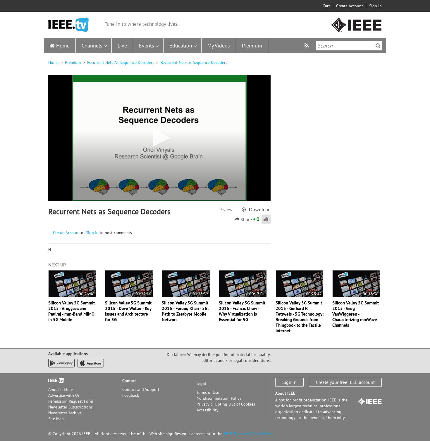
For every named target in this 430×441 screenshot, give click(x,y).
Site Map (56, 418)
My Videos (218, 45)
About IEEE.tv (60, 389)
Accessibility (208, 410)
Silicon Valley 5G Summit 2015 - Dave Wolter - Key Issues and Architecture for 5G (128, 311)
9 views (227, 209)
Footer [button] (54, 380)
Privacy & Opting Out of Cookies (226, 404)
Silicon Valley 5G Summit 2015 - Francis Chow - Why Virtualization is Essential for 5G (242, 311)
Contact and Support (140, 389)
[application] (159, 138)
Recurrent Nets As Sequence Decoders (120, 62)
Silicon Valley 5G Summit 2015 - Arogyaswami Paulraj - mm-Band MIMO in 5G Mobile (71, 311)
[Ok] (378, 45)
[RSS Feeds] (307, 45)
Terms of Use (208, 392)
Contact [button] (129, 380)
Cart (326, 5)
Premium (252, 45)
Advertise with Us (64, 395)
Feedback (130, 395)
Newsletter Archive (65, 413)
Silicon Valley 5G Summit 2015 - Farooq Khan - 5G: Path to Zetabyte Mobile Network (185, 311)
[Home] (68, 25)
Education (180, 45)
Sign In (375, 5)
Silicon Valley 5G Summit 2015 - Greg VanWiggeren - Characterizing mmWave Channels (355, 314)
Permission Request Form (70, 401)
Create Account (349, 5)
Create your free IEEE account (345, 382)
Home (63, 45)
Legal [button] (201, 383)
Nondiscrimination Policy (219, 398)
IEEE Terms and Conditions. (248, 433)
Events (146, 45)
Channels (92, 45)
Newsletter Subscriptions (70, 407)
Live (122, 45)
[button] (159, 138)
